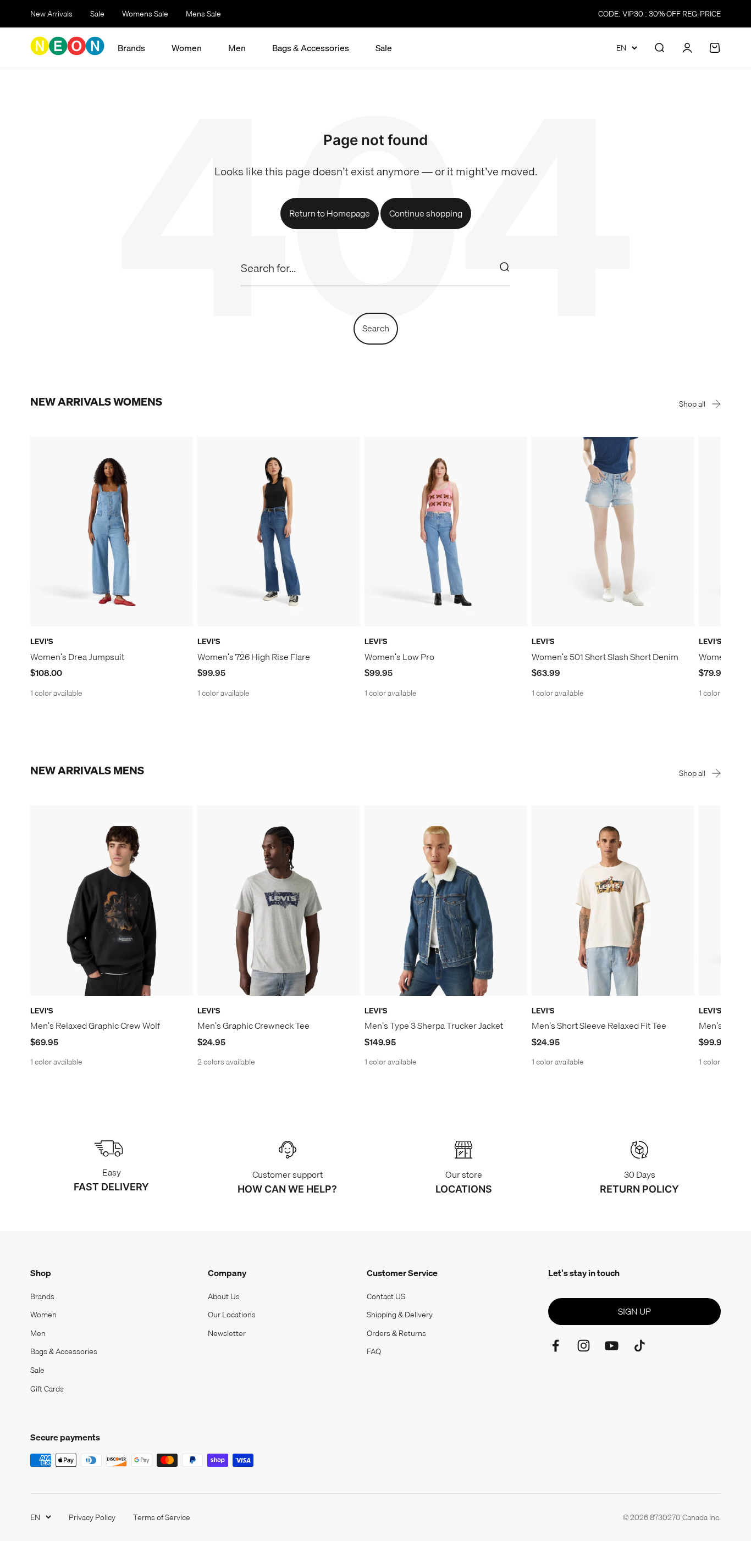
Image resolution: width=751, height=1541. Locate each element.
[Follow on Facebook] (555, 1345)
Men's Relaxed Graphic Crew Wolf (95, 1025)
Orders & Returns (396, 1333)
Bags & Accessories (310, 48)
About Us (224, 1296)
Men (237, 48)
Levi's (41, 641)
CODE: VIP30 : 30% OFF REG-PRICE (659, 14)
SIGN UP (634, 1311)
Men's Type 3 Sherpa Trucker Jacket (434, 1025)
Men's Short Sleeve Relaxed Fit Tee (599, 1025)
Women (187, 48)
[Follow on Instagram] (583, 1345)
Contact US (386, 1296)
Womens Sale (145, 14)
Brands (131, 48)
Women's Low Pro (399, 657)
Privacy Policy (92, 1517)
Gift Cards (47, 1389)
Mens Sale (203, 14)
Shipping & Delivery (400, 1315)
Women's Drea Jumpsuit (77, 657)
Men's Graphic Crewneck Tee (253, 1025)
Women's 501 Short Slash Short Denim (605, 657)
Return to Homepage (329, 213)
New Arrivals (51, 14)
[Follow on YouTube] (611, 1345)
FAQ (374, 1351)
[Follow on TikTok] (639, 1345)
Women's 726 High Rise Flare (253, 657)
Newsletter (227, 1333)
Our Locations (232, 1315)
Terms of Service (161, 1517)
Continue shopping (425, 213)
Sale (97, 14)
